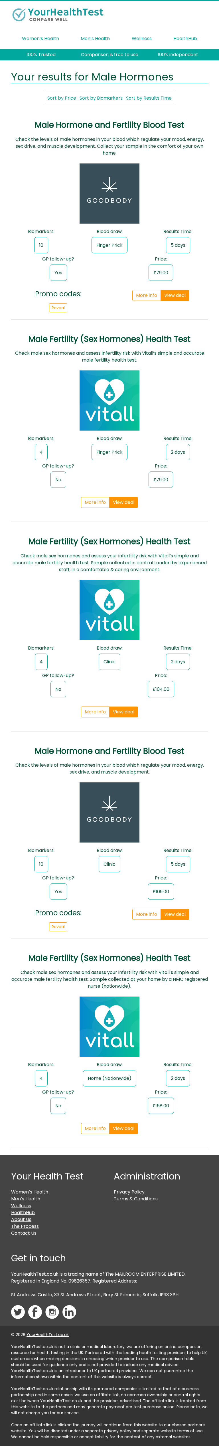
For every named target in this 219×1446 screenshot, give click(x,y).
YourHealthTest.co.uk (48, 1334)
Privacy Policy (129, 1192)
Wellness (142, 38)
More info (146, 295)
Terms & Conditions (136, 1199)
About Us (21, 1219)
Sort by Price (61, 98)
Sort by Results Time (149, 98)
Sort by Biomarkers (101, 98)
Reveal (58, 308)
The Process (25, 1226)
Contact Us (23, 1233)
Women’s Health (40, 38)
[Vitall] (109, 402)
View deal (175, 295)
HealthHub (185, 38)
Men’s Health (95, 38)
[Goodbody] (109, 195)
